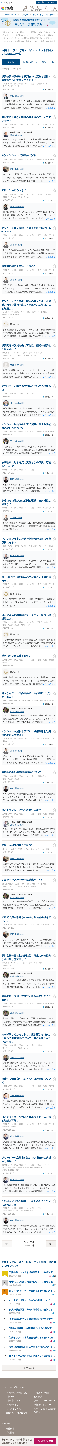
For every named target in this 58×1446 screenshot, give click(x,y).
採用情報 (10, 1432)
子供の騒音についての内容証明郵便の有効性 (31, 1319)
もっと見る (29, 1367)
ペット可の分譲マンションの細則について (29, 1300)
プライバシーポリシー (44, 1400)
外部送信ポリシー (42, 1404)
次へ (51, 1244)
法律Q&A (10, 1396)
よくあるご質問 (13, 1408)
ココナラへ (8, 3)
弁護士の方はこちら (46, 2)
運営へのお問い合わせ (16, 1412)
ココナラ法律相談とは (16, 1392)
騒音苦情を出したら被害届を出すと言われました (33, 1291)
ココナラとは (12, 1404)
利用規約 (38, 1396)
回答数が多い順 (29, 62)
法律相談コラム (13, 1400)
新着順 (10, 62)
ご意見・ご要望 (41, 1392)
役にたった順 (47, 62)
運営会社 (10, 1428)
